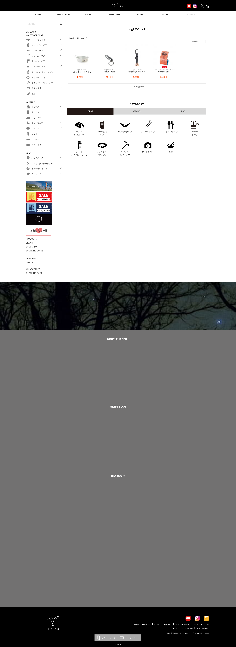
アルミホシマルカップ (81, 71)
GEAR (90, 111)
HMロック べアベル (137, 71)
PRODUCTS (62, 14)
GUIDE (139, 14)
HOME (38, 14)
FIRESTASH (109, 71)
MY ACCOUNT (33, 269)
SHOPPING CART (34, 273)
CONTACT (190, 14)
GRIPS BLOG (31, 258)
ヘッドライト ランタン (102, 153)
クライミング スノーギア (125, 153)
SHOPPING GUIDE (34, 250)
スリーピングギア (102, 133)
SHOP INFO (114, 14)
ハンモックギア (125, 131)
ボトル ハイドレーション (79, 153)
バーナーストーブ (194, 133)
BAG (183, 111)
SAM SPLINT (164, 71)
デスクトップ (129, 637)
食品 (171, 151)
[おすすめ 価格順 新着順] (198, 41)
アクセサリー (148, 151)
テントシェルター (79, 133)
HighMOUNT (82, 38)
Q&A (28, 254)
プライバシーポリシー (201, 633)
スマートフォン (106, 637)
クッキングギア (171, 131)
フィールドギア (148, 131)
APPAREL (137, 111)
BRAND (88, 14)
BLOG (165, 14)
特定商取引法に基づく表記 (177, 633)
